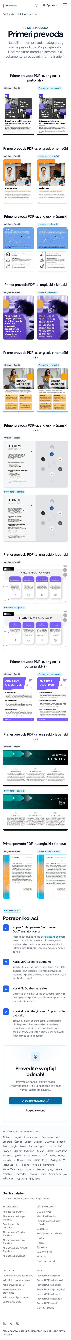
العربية (18, 1137)
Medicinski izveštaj (46, 1216)
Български (47, 1137)
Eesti (5, 1146)
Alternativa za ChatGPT (15, 1211)
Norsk (20, 1160)
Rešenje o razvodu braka (49, 1233)
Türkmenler (20, 1174)
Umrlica (40, 1238)
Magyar (18, 1150)
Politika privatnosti (40, 1198)
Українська (55, 1174)
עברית (52, 1146)
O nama (7, 1198)
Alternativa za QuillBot (14, 1255)
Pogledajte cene (35, 1110)
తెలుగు (58, 1169)
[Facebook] (11, 1323)
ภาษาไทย (7, 1174)
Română (25, 1164)
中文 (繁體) (34, 1178)
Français (33, 1146)
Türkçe (42, 1174)
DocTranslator (13, 1193)
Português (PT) (10, 1164)
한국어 (18, 1155)
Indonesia (29, 1150)
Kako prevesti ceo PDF (14, 1284)
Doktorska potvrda (46, 1261)
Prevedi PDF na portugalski (51, 1289)
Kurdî (27, 1155)
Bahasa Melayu (57, 1155)
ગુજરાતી (43, 1146)
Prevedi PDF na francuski (49, 1280)
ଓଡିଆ (28, 1160)
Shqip (20, 1169)
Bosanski (7, 1141)
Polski (45, 1160)
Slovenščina (9, 1169)
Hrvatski (7, 1150)
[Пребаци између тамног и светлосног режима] (36, 5)
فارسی (13, 1146)
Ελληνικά (49, 1141)
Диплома (42, 1247)
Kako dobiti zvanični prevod (17, 1280)
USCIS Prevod (44, 1211)
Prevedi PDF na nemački (49, 1284)
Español (61, 1141)
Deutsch (38, 1141)
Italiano (40, 1150)
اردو (66, 1174)
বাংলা (57, 1137)
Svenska (41, 1169)
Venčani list (42, 1228)
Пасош (40, 1242)
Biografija (41, 1256)
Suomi (23, 1146)
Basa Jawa (61, 1150)
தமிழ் (50, 1169)
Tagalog (32, 1174)
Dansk (28, 1141)
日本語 (50, 1150)
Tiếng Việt (8, 1178)
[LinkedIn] (4, 1323)
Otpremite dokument (34, 1100)
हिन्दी (60, 1146)
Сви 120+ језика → (47, 1307)
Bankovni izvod (44, 1251)
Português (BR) (58, 1160)
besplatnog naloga (50, 936)
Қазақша (7, 1155)
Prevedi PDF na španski (49, 1275)
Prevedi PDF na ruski (47, 1303)
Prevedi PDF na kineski (48, 1294)
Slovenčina (48, 1164)
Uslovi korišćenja (21, 1198)
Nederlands (9, 1160)
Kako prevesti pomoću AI (15, 1297)
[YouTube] (18, 1323)
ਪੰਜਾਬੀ (37, 1160)
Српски (30, 1169)
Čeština (18, 1141)
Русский (36, 1164)
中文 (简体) (21, 1178)
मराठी (45, 1155)
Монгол (36, 1155)
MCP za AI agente (12, 1301)
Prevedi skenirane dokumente (18, 1275)
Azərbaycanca (31, 1137)
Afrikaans (7, 1137)
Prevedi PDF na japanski (49, 1298)
